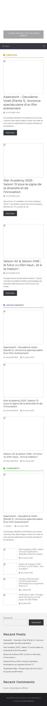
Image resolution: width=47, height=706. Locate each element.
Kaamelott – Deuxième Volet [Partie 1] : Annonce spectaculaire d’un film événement (23, 350)
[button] (44, 46)
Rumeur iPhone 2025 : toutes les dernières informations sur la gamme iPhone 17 (31, 582)
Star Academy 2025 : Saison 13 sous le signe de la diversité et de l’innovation (23, 403)
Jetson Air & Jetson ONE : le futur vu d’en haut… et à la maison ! (31, 566)
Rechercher (8, 618)
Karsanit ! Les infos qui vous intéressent (23, 16)
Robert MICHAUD (12, 357)
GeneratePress (28, 701)
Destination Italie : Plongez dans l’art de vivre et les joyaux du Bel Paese (31, 597)
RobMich (9, 526)
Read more (10, 132)
